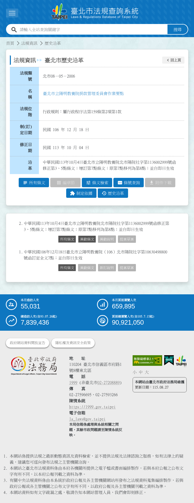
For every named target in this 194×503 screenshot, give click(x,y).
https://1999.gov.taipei (92, 407)
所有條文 (67, 239)
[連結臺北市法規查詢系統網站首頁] (95, 12)
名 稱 (31, 94)
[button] (173, 60)
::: (3, 40)
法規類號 (26, 76)
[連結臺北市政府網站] (181, 361)
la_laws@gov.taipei (87, 419)
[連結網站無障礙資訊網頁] (147, 360)
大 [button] (147, 372)
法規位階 (26, 112)
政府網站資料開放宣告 (27, 343)
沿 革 (31, 165)
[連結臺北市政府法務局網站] (34, 365)
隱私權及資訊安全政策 (73, 343)
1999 (73, 382)
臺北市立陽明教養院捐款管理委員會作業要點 (83, 93)
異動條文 (87, 239)
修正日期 (26, 147)
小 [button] (135, 372)
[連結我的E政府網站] (169, 360)
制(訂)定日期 (26, 130)
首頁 (10, 43)
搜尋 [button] (178, 30)
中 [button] (141, 372)
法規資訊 (29, 43)
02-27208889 (109, 382)
